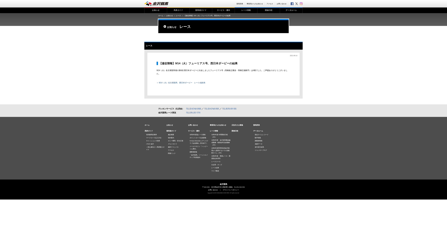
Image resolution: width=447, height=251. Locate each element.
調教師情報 (258, 141)
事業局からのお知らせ (255, 4)
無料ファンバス (173, 147)
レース (178, 16)
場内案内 (171, 138)
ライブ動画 (215, 171)
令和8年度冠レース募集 (198, 134)
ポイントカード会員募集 (198, 138)
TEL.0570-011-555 (229, 109)
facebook (292, 3)
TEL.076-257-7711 (193, 112)
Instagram (301, 3)
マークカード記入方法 (153, 138)
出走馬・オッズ (216, 164)
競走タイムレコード (261, 134)
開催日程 (268, 10)
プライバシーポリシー (231, 190)
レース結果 (215, 168)
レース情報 (246, 10)
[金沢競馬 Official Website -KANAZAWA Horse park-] (156, 4)
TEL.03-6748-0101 (211, 109)
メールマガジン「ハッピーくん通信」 (199, 147)
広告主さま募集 (237, 125)
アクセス (270, 4)
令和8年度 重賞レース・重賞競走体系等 (220, 157)
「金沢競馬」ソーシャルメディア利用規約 (199, 156)
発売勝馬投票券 (151, 134)
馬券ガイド (178, 10)
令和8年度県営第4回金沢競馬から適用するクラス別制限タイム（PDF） (220, 150)
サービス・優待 (223, 10)
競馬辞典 (240, 4)
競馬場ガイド (201, 10)
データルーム (291, 10)
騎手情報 (258, 138)
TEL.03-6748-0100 (193, 109)
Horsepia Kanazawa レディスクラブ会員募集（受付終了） (199, 142)
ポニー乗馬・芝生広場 (175, 141)
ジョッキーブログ (261, 150)
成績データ (258, 144)
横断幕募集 (193, 152)
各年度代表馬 (259, 147)
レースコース (215, 161)
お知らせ (155, 10)
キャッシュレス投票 (153, 141)
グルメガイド (172, 144)
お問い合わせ (281, 4)
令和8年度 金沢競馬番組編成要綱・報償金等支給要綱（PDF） (220, 142)
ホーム (160, 16)
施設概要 (171, 134)
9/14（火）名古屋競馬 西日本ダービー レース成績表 (182, 83)
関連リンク (172, 153)
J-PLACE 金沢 (150, 144)
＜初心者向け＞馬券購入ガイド (155, 148)
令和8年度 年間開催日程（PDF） (219, 135)
